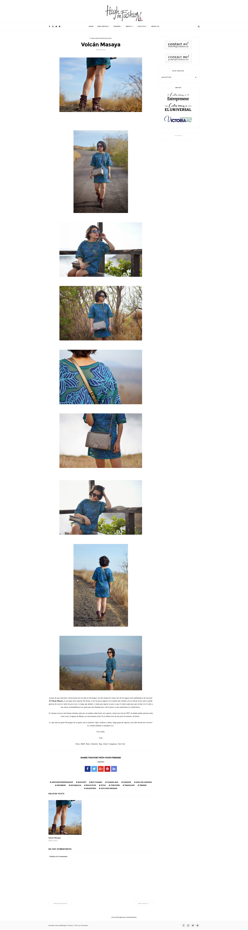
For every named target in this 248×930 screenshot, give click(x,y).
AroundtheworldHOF (101, 38)
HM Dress (61, 785)
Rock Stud (91, 785)
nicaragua (75, 785)
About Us (155, 26)
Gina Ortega (102, 26)
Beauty (129, 26)
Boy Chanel (96, 782)
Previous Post (61, 903)
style (103, 785)
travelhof (129, 785)
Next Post (143, 903)
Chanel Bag (112, 782)
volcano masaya (108, 788)
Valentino (91, 788)
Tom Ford (115, 785)
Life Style (142, 26)
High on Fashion (143, 782)
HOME (91, 26)
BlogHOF (81, 782)
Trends (142, 785)
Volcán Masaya (54, 838)
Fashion (117, 26)
